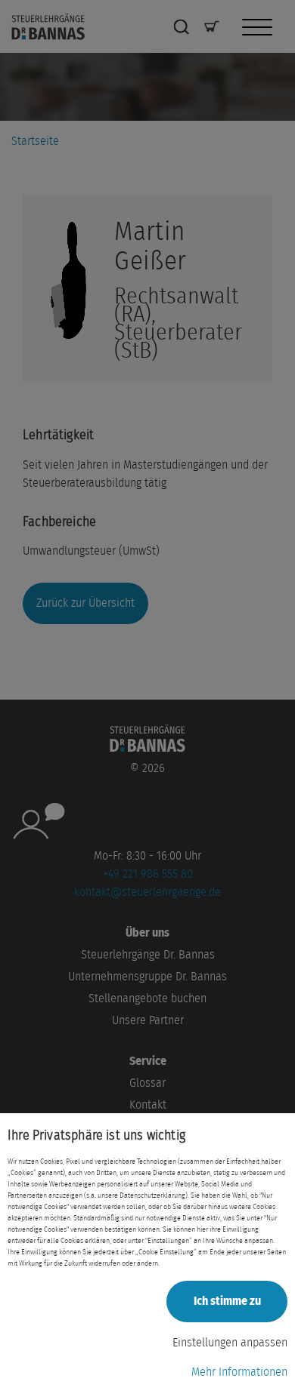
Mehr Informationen (239, 1372)
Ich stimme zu (227, 1301)
